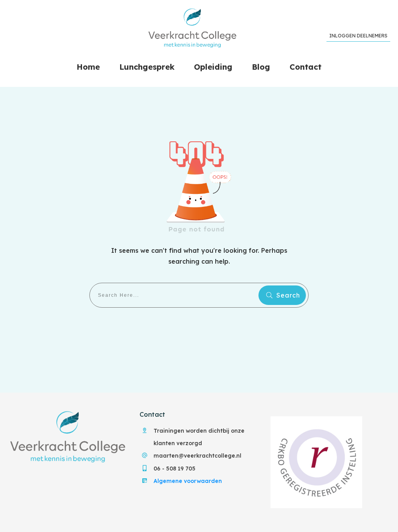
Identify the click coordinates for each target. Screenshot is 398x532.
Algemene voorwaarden (188, 480)
